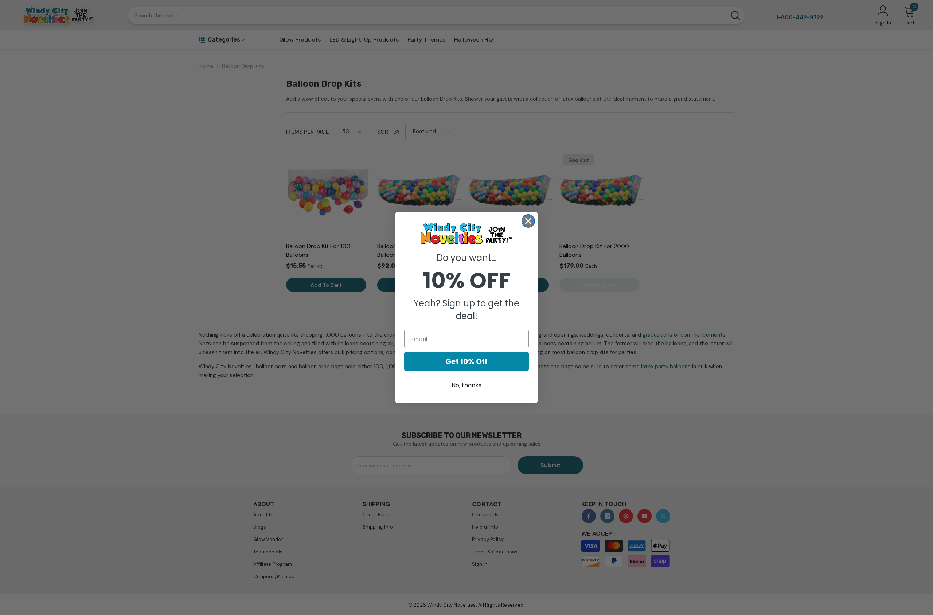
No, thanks (466, 385)
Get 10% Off (466, 361)
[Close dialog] (528, 221)
